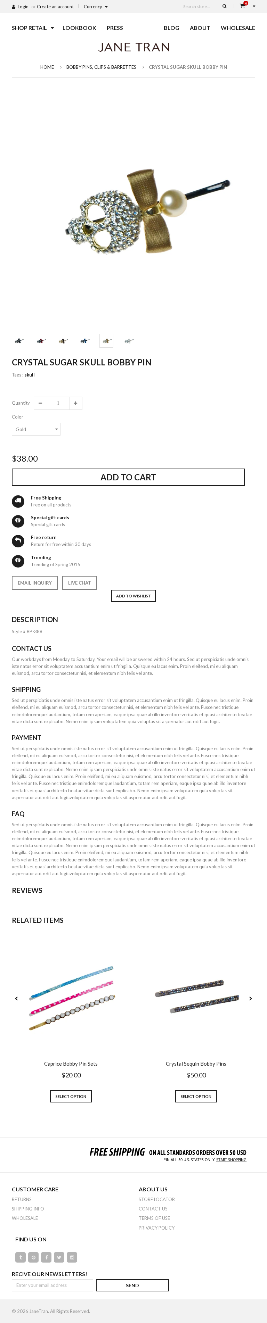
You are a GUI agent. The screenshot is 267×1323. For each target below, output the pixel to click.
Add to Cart (128, 477)
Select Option (71, 1096)
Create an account (55, 6)
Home (47, 67)
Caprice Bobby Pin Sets (71, 1063)
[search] (224, 6)
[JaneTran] (133, 47)
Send (132, 1285)
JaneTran (38, 1311)
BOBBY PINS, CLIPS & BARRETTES (101, 67)
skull (29, 375)
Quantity (20, 403)
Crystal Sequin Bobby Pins (196, 1063)
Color (17, 417)
